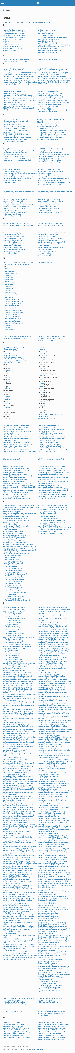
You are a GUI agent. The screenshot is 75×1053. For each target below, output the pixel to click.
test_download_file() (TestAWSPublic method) (18, 763)
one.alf (7, 270)
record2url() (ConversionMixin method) (16, 472)
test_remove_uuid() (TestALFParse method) (52, 722)
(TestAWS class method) (48, 511)
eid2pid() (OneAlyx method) (12, 125)
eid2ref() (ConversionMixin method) (15, 126)
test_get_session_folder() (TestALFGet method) (18, 852)
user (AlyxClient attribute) (46, 1000)
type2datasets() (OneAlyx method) (49, 991)
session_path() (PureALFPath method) (15, 542)
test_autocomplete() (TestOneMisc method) (17, 683)
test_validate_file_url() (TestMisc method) (52, 828)
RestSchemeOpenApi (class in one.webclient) (53, 491)
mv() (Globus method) (45, 262)
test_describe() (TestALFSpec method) (15, 739)
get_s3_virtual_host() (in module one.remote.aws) (54, 182)
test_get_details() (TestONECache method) (17, 831)
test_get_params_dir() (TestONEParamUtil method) (20, 846)
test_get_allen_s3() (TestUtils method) (15, 822)
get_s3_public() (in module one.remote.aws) (52, 180)
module (7, 353)
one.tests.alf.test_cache (13, 305)
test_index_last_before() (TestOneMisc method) (19, 861)
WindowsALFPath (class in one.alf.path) (16, 1024)
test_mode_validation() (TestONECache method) (19, 957)
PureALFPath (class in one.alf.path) (50, 446)
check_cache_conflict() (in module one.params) (18, 76)
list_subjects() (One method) (12, 247)
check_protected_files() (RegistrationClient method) (20, 82)
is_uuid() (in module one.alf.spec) (49, 199)
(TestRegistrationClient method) (15, 589)
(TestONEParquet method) (14, 581)
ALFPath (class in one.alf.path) (48, 30)
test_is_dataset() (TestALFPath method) (16, 865)
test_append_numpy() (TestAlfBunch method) (18, 674)
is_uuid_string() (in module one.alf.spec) (51, 201)
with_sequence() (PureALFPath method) (51, 1028)
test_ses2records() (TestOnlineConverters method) (55, 761)
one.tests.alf (9, 297)
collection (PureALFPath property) (49, 71)
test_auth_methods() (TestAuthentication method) (19, 680)
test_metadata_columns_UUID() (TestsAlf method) (20, 955)
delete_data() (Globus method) (48, 91)
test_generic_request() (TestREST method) (17, 818)
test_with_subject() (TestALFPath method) (52, 859)
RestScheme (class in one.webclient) (50, 487)
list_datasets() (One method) (12, 240)
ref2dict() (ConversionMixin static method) (17, 476)
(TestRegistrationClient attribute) (16, 361)
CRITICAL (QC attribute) (46, 84)
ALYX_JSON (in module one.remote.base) (52, 37)
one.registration (10, 286)
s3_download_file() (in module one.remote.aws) (18, 505)
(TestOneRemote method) (13, 583)
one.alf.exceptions (11, 273)
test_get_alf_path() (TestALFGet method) (16, 820)
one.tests (8, 296)
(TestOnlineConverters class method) (52, 520)
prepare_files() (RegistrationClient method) (52, 437)
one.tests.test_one (11, 320)
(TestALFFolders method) (13, 613)
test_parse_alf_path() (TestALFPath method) (53, 644)
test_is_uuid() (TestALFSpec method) (15, 872)
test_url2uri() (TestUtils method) (48, 817)
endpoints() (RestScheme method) (14, 141)
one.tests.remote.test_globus (15, 312)
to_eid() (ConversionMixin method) (50, 985)
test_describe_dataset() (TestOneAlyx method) (18, 741)
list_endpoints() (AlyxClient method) (15, 244)
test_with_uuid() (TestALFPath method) (51, 863)
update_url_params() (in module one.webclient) (18, 998)
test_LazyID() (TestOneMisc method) (15, 894)
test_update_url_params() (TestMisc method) (53, 815)
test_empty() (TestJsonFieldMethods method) (18, 780)
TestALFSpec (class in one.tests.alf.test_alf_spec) (54, 883)
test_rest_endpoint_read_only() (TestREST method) (55, 730)
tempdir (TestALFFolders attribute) (14, 648)
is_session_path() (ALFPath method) (15, 212)
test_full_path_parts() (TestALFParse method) (18, 817)
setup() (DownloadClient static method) (16, 554)
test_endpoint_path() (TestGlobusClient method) (19, 783)
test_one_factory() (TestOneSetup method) (52, 628)
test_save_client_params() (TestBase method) (53, 741)
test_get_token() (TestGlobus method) (15, 854)
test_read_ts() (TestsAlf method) (48, 678)
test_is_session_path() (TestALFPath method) (18, 870)
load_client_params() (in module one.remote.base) (54, 233)
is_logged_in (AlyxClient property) (14, 208)
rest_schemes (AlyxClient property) (49, 485)
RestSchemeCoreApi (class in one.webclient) (53, 489)
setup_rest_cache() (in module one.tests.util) (52, 505)
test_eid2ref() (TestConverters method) (16, 778)
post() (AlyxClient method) (46, 435)
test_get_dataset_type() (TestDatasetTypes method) (20, 826)
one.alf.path (9, 277)
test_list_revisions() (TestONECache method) (18, 905)
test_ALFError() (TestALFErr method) (15, 667)
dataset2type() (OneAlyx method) (14, 93)
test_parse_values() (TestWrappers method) (52, 648)
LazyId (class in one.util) (11, 234)
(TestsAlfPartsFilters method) (15, 596)
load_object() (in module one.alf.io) (49, 244)
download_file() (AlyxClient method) (50, 104)
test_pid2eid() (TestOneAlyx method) (50, 665)
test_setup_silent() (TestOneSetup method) (52, 781)
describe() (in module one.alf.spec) (49, 95)
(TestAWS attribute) (11, 650)
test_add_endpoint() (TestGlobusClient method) (19, 663)
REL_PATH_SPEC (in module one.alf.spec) (17, 496)
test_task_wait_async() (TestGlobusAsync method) (55, 791)
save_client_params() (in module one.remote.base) (19, 513)
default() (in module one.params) (14, 104)
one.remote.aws (10, 290)
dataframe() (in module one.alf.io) (14, 91)
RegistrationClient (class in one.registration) (17, 492)
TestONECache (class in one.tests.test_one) (52, 926)
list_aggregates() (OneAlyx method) (14, 236)
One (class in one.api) (10, 355)
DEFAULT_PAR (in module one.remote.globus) (18, 108)
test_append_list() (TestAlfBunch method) (17, 672)
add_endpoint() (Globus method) (14, 35)
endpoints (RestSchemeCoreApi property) (17, 138)
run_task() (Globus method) (47, 498)
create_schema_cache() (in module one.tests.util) (54, 80)
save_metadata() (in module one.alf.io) (15, 517)
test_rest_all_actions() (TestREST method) (52, 728)
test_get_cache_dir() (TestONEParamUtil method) (19, 824)
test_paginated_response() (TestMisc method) (53, 637)
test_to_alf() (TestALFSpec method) (50, 794)
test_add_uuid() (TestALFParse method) (16, 665)
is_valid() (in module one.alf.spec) (49, 203)
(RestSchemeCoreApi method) (15, 32)
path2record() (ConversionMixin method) (16, 442)
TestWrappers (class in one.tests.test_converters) (54, 974)
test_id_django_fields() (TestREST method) (17, 859)
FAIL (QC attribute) (9, 149)
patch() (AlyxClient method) (12, 435)
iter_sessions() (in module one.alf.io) (50, 212)
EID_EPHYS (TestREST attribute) (14, 128)
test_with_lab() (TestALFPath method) (50, 846)
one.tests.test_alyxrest (12, 316)
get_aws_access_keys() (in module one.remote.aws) (20, 173)
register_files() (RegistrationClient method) (17, 483)
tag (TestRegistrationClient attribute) (15, 607)
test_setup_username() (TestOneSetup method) (54, 783)
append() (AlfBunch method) (47, 43)
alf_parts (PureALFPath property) (14, 37)
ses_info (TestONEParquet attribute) (15, 537)
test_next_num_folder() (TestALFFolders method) (54, 609)
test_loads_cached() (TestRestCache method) (18, 939)
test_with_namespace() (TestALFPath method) (53, 848)
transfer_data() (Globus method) (49, 987)
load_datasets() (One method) (48, 240)
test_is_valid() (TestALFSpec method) (15, 876)
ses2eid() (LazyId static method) (13, 533)
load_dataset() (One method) (47, 236)
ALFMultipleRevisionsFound (12, 48)
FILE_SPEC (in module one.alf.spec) (50, 149)
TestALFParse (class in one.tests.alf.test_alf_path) (54, 880)
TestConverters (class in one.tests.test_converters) (55, 898)
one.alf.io (8, 275)
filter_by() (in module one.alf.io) (48, 151)
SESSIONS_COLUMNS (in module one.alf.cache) (19, 550)
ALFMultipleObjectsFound (12, 46)
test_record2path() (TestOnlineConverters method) (55, 681)
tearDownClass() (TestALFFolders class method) (19, 637)
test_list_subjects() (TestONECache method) (17, 907)
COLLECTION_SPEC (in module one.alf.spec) (53, 73)
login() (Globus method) (45, 249)
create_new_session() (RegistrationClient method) (54, 78)
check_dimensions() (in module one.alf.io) (16, 80)
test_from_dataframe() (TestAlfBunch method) (18, 815)
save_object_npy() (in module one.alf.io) (16, 518)
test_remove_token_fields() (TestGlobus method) (54, 720)
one (6, 268)
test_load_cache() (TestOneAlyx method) (16, 911)
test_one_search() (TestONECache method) (52, 630)
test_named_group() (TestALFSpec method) (52, 607)
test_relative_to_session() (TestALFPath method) (54, 707)
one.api (7, 281)
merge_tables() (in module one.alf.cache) (16, 264)
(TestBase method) (11, 567)
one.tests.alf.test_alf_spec (14, 303)
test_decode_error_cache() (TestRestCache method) (20, 731)
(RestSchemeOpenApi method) (15, 33)
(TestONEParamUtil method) (14, 579)
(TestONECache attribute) (13, 659)
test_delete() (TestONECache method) (15, 733)
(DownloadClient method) (49, 106)
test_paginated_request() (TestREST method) (53, 635)
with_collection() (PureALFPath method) (16, 1028)
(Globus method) (45, 108)
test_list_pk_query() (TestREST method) (16, 904)
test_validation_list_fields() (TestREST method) (53, 830)
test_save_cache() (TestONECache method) (52, 739)
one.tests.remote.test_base (14, 310)
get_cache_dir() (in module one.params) (16, 175)
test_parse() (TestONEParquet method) (51, 641)
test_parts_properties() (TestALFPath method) (53, 650)
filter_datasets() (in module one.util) (50, 152)
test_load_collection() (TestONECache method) (18, 917)
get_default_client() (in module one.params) (17, 178)
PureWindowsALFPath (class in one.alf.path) (53, 450)
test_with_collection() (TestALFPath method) (53, 839)
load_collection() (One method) (48, 234)
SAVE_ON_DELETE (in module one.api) (16, 520)
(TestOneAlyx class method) (49, 518)
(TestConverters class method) (50, 515)
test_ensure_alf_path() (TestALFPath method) (18, 787)
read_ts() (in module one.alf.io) (13, 466)
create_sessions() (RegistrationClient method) (53, 82)
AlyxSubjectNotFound (45, 41)
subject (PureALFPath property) (48, 531)
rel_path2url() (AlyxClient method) (14, 494)
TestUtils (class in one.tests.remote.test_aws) (53, 972)
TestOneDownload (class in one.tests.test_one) (54, 928)
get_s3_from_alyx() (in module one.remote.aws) (53, 178)
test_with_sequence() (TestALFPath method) (53, 857)
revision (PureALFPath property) (49, 492)
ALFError (6, 41)
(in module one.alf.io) (47, 210)
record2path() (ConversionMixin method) (16, 470)
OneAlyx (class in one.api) (46, 418)
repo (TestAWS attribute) (46, 479)
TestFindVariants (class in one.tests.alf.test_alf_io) (55, 907)
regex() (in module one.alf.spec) (13, 481)
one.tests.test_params (12, 322)
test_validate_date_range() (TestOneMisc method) (54, 826)
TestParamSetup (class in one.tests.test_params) (54, 946)
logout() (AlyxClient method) (47, 251)
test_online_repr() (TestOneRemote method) (52, 631)
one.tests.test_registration (14, 323)
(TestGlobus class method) (49, 517)
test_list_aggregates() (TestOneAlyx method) (17, 896)
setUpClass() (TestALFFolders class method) (52, 509)
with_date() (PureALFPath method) (14, 1030)
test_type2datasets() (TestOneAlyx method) (52, 811)
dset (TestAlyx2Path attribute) (48, 112)
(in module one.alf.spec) (13, 214)
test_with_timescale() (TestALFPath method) (53, 861)
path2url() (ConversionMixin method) (15, 446)
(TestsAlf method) (11, 594)
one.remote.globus (11, 294)
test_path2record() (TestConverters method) (53, 657)
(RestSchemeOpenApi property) (16, 139)
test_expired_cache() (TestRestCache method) (18, 796)
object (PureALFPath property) (13, 348)
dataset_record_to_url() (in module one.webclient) (19, 97)
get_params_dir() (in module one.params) (51, 175)
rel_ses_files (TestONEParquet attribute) (16, 498)
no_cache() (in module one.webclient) (50, 338)
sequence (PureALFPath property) (14, 531)
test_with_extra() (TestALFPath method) (51, 844)
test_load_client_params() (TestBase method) (18, 915)
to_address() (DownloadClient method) (51, 978)
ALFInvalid (6, 43)
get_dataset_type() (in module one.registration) (18, 177)
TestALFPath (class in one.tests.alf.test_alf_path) (54, 881)
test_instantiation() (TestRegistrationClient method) (20, 863)
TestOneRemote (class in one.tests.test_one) (53, 937)
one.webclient (10, 329)
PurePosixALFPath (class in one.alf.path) (51, 448)
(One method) (44, 246)
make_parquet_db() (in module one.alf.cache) (18, 262)
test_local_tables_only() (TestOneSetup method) (19, 944)
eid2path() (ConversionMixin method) (15, 121)
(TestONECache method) (13, 576)
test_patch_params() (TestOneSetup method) (53, 652)
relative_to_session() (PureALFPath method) (52, 470)
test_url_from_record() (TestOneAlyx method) (53, 820)
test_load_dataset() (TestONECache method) (18, 918)
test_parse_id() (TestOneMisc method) (51, 646)
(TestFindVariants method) (14, 570)
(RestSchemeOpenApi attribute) (16, 61)
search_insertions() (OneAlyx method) (15, 526)
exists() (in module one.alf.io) (47, 125)
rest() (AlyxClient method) (46, 483)
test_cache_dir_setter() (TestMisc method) (17, 687)
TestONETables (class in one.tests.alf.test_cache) (54, 941)
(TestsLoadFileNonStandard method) (17, 600)
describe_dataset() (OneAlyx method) (50, 97)
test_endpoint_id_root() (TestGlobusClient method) (20, 781)
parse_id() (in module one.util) (13, 429)
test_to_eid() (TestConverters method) (50, 804)
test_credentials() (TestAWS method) (15, 722)
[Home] (3, 10)
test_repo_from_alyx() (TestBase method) (51, 724)
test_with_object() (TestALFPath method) (52, 850)
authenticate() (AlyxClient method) (49, 50)
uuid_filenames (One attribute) (48, 1002)
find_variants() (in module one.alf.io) (50, 158)
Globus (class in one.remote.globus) (50, 184)
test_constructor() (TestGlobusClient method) (18, 713)
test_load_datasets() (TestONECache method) (18, 926)
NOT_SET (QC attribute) (46, 340)
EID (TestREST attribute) (11, 119)
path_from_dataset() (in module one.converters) (19, 450)
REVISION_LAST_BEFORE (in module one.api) (53, 494)
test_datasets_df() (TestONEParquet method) (18, 730)
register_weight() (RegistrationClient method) (18, 491)
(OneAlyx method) (11, 123)
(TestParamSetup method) (14, 587)
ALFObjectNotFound (10, 50)
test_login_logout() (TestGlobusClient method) (18, 946)
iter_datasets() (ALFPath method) (49, 208)
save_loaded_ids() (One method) (13, 515)
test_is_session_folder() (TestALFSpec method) (18, 868)
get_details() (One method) (12, 180)
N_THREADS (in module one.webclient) (16, 336)
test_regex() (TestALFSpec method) (49, 691)
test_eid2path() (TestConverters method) (16, 772)
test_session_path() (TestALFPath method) (52, 763)
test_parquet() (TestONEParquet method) (52, 639)
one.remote (9, 288)
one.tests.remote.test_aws (14, 309)
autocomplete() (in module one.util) (49, 52)
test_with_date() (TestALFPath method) (51, 841)
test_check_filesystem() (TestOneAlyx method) (18, 702)
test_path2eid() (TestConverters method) (51, 654)
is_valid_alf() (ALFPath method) (48, 205)
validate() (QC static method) (12, 1011)
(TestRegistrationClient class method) (52, 522)
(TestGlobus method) (12, 572)
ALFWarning (42, 32)
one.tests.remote (11, 307)
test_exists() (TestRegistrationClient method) (18, 793)
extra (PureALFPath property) (47, 139)
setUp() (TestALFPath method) (13, 563)
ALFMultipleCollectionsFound (13, 45)
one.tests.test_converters (13, 318)
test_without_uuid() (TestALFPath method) (52, 870)
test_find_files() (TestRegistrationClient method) (19, 811)
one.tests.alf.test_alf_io (13, 299)
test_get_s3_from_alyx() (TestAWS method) (17, 848)
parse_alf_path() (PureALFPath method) (16, 427)
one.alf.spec (9, 279)
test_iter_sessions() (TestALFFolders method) (18, 885)
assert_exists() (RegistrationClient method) (52, 46)
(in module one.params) (13, 171)
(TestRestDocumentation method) (16, 592)
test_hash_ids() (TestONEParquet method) (17, 857)
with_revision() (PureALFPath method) (51, 1026)
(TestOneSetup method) (13, 585)
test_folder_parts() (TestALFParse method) (17, 813)
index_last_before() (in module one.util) (16, 199)
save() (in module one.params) (13, 509)
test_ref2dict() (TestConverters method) (51, 687)
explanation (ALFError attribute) (48, 126)
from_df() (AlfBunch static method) (49, 160)
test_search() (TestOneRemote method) (51, 754)
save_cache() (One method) (12, 511)
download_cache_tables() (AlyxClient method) (53, 102)
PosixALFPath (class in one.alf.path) (50, 433)
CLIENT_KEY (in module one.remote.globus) (52, 69)
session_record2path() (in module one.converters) (19, 546)
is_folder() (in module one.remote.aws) (16, 206)
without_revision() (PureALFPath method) (52, 1037)
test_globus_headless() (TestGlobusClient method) (19, 855)
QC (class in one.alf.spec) (11, 459)
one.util (7, 327)
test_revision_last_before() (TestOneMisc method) (55, 737)
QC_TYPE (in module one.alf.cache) (50, 459)
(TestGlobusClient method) (14, 765)
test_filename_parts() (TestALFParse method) (18, 804)
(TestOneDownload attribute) (15, 359)
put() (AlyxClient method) (46, 451)
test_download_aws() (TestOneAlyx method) (18, 746)
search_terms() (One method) (12, 528)
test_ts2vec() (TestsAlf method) (48, 809)
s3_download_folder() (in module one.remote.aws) (20, 507)
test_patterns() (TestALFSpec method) (50, 663)
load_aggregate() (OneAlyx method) (14, 249)
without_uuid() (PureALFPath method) (51, 1039)
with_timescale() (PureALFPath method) (51, 1032)
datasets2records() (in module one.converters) (18, 99)
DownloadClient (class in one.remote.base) (52, 110)
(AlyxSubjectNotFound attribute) (51, 138)
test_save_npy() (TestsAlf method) (49, 744)
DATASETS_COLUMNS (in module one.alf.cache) (19, 100)
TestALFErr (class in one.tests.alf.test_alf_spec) (54, 874)
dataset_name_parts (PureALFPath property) (18, 95)
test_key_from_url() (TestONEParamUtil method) (19, 892)
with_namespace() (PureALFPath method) (17, 1037)
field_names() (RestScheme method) (15, 152)
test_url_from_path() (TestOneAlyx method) (52, 818)
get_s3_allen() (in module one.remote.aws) (52, 177)
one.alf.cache (9, 272)
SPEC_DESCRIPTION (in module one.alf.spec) (53, 528)
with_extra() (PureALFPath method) (15, 1033)
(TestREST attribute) (46, 35)
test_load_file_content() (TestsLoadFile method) (18, 928)
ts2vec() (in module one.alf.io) (48, 989)
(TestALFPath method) (12, 883)
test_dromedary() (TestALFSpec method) (16, 768)
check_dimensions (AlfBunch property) (16, 78)
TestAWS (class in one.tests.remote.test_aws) (53, 891)
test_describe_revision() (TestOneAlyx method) (18, 743)
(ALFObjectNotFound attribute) (50, 136)
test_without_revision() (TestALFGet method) (53, 867)
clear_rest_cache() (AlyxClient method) (16, 84)
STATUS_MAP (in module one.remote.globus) (53, 529)
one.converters (10, 283)
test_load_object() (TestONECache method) (17, 930)
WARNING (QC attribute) (11, 1022)
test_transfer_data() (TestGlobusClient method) (54, 807)
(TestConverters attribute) (13, 654)
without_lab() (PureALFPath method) (50, 1035)
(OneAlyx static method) (13, 561)
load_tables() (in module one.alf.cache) (50, 247)
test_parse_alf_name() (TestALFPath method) (53, 643)
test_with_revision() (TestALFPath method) (52, 855)
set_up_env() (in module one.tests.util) (15, 552)
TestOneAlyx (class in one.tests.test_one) (52, 924)
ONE (38, 3)
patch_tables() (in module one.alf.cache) (16, 437)
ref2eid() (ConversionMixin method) (15, 478)
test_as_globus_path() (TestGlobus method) (17, 676)
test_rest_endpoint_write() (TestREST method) (53, 731)
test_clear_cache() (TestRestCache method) (17, 709)
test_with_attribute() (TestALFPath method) (52, 837)
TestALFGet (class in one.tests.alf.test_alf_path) (54, 878)
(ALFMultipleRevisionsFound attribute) (53, 134)
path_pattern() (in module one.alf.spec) (51, 429)
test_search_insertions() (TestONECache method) (54, 755)
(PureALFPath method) (13, 203)
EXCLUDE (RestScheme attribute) (48, 123)
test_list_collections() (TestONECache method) (18, 898)
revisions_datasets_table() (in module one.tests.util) (55, 496)
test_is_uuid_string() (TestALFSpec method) (17, 874)
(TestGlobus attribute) (47, 427)
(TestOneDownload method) (14, 578)
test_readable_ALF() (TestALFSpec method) (52, 680)
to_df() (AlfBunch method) (47, 983)
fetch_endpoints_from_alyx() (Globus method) (18, 151)
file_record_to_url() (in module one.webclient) (18, 160)
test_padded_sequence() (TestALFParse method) (54, 633)
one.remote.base (10, 292)
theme (22, 1049)
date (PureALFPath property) (12, 102)
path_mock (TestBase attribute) (48, 426)
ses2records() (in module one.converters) (16, 535)
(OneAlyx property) (11, 71)
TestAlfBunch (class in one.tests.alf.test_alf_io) (54, 872)
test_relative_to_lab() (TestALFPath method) (53, 705)
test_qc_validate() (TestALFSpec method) (51, 676)
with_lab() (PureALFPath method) (14, 1035)
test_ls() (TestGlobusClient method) (14, 948)
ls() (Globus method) (44, 255)
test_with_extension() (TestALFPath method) (53, 842)
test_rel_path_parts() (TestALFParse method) (53, 704)
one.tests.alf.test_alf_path (14, 301)
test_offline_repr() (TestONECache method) (52, 626)
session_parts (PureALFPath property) (16, 539)
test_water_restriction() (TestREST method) (52, 835)
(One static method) (12, 559)
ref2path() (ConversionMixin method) (15, 479)
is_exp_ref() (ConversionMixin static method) (18, 205)
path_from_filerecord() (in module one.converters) (19, 451)
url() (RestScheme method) (11, 1000)
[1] (67, 37)
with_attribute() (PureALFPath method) (16, 1026)
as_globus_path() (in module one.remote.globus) (54, 45)
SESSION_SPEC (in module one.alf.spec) (16, 548)
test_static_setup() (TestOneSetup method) (52, 785)
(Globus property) (11, 210)
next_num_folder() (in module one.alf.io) (51, 336)
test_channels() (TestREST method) (14, 696)
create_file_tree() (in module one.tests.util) (52, 76)
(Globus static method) (13, 555)
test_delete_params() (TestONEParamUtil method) (19, 737)
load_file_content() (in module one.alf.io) (51, 242)
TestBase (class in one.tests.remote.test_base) (53, 896)
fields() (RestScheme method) (12, 154)
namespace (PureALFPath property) (15, 338)
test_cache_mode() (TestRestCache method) (17, 689)
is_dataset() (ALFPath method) (13, 201)
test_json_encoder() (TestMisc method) (16, 887)
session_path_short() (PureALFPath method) (18, 544)
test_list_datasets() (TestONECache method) (17, 900)
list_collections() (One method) (13, 238)
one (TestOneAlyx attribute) (12, 357)
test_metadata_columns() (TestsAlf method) (17, 954)
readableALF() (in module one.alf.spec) (16, 468)
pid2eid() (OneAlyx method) (47, 431)
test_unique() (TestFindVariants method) (51, 813)
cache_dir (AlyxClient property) (13, 69)
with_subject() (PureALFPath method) (50, 1030)
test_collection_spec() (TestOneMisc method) (18, 711)
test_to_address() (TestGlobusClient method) (53, 793)
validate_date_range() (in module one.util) (51, 1011)
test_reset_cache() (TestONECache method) (52, 726)
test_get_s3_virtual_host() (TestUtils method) (18, 850)
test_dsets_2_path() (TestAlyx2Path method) (17, 770)
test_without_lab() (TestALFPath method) (52, 865)
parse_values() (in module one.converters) (17, 431)
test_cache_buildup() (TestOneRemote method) (18, 685)
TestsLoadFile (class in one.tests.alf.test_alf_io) (53, 967)
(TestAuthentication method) (15, 565)
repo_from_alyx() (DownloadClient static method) (54, 481)
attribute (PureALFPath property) (49, 48)
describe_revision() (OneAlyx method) (50, 99)
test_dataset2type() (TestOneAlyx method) (17, 724)
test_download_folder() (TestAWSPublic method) (19, 767)
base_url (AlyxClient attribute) (48, 60)
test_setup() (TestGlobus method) (49, 774)
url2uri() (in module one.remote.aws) (50, 998)
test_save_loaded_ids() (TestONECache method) (54, 743)
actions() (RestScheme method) (13, 30)
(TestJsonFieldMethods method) (16, 574)
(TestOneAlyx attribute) (13, 657)
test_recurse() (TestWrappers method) (50, 685)
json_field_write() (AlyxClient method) (50, 225)
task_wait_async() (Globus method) (14, 609)
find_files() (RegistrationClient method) (51, 156)
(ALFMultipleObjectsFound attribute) (52, 132)
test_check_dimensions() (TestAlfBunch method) (19, 698)
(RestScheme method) (47, 440)
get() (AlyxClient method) (11, 169)
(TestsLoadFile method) (13, 598)
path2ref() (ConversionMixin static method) (17, 444)
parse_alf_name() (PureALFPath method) (16, 426)
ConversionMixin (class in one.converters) (52, 74)
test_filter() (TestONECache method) (15, 805)
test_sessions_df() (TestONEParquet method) (53, 772)
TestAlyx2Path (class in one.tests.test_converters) (55, 885)
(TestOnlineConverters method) (15, 774)
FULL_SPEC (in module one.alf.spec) (50, 162)
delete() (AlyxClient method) (12, 110)
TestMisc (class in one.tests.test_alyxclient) (52, 922)
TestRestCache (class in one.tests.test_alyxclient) (54, 954)
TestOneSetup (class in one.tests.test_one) (52, 939)
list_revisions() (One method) (12, 246)
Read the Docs (38, 1049)
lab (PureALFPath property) (12, 233)
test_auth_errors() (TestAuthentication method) (19, 678)
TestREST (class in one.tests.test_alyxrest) (52, 952)
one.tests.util (9, 325)
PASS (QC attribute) (9, 433)
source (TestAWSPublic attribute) (49, 526)
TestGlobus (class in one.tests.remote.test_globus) (55, 909)
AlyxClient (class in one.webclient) (49, 39)
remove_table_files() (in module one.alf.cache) (53, 478)
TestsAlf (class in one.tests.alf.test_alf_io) (52, 961)
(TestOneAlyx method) (12, 620)
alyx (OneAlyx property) (46, 33)
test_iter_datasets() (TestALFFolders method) (18, 881)
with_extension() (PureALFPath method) (16, 1032)
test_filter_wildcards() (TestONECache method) (18, 809)
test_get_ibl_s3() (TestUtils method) (14, 835)
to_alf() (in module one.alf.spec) (48, 981)
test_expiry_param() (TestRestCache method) (18, 798)
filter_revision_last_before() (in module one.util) (53, 154)
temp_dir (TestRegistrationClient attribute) (17, 646)
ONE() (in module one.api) (11, 362)
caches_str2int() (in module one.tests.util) (17, 74)
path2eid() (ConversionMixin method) (15, 438)
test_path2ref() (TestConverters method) (51, 659)
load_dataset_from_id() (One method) (50, 238)
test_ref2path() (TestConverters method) (51, 689)
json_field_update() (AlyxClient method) (51, 223)
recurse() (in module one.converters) (15, 474)
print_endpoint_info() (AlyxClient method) (52, 438)
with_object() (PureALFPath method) (50, 1022)
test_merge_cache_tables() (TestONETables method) (20, 952)
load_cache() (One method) (12, 251)
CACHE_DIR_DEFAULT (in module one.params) (19, 73)
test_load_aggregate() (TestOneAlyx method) (18, 909)
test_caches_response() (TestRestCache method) (19, 694)
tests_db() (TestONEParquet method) (50, 959)
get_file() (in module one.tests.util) (49, 169)
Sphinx (12, 1049)
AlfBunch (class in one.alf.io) (12, 39)
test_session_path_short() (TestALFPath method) (54, 767)
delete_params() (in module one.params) (51, 93)
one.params (9, 285)
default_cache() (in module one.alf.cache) (16, 106)
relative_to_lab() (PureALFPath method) (51, 468)
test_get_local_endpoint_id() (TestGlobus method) (19, 841)
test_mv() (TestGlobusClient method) (15, 959)
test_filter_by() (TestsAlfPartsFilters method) (18, 807)
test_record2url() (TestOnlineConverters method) (54, 683)
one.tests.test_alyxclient (13, 314)
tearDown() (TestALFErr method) (14, 611)
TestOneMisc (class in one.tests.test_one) (52, 930)
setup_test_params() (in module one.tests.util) (53, 507)
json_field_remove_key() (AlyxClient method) (18, 225)
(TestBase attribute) (11, 652)
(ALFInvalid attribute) (47, 128)
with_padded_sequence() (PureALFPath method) (54, 1024)
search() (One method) (10, 522)
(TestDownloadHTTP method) (15, 568)
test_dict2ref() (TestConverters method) (16, 744)
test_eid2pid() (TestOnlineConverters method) (18, 776)
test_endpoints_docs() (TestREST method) (17, 785)
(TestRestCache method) (13, 591)
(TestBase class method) (48, 513)
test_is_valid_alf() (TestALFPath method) (16, 878)
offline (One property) (10, 350)
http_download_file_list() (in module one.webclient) (55, 192)
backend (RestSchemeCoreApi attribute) (16, 60)
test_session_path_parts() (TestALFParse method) (54, 765)
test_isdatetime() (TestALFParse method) (16, 880)
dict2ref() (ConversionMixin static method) (52, 100)
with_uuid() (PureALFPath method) (49, 1033)
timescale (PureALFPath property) (49, 976)
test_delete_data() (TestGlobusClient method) (18, 735)
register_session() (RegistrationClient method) (18, 485)
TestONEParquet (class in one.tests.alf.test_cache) (55, 935)
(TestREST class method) (48, 524)
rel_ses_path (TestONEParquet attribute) (51, 466)
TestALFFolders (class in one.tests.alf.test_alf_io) (54, 876)
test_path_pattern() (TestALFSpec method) (52, 661)
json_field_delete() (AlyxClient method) (16, 223)
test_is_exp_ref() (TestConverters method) (17, 867)
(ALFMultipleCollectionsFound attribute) (53, 130)
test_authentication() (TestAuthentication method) (20, 681)
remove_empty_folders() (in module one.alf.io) (53, 472)
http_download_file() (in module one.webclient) (18, 192)
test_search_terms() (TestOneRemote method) (53, 759)
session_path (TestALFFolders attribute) (16, 541)
